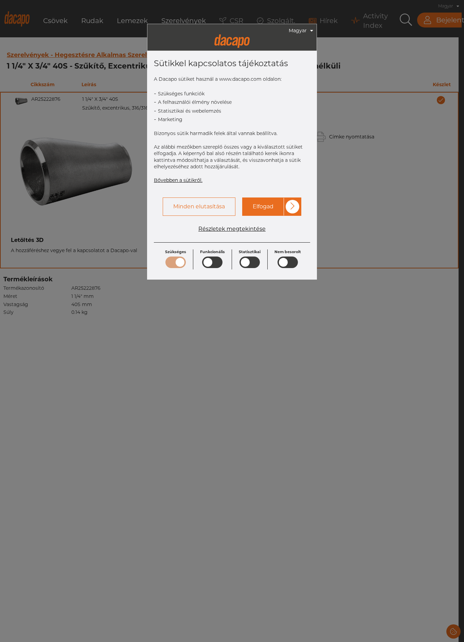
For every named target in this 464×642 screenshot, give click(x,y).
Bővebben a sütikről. (178, 180)
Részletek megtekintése (232, 229)
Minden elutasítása (199, 206)
